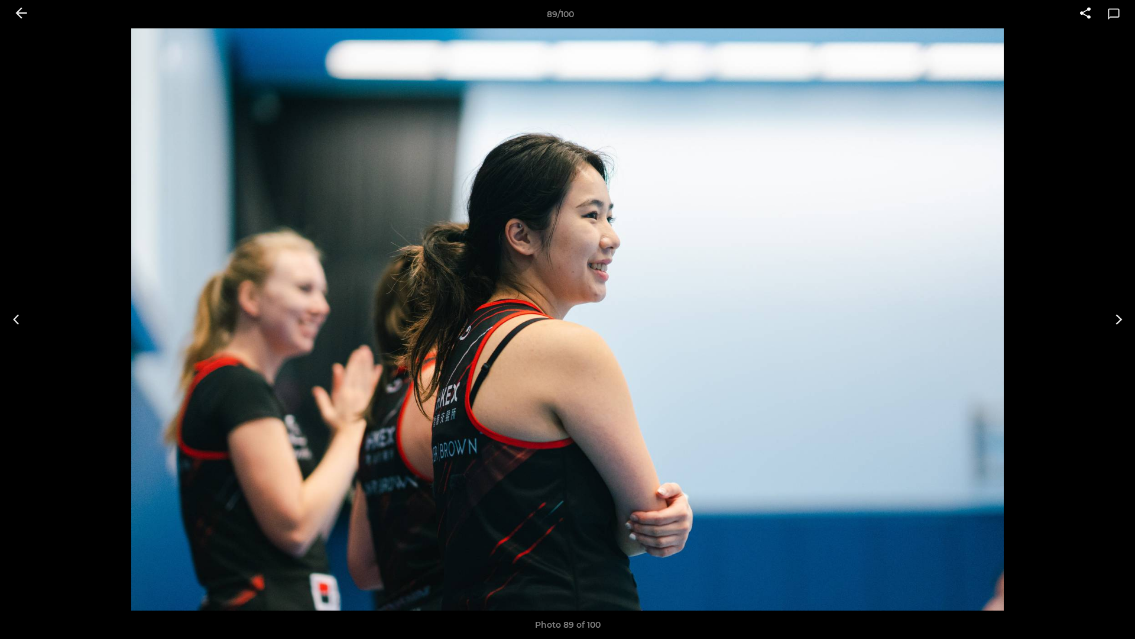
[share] (1085, 14)
